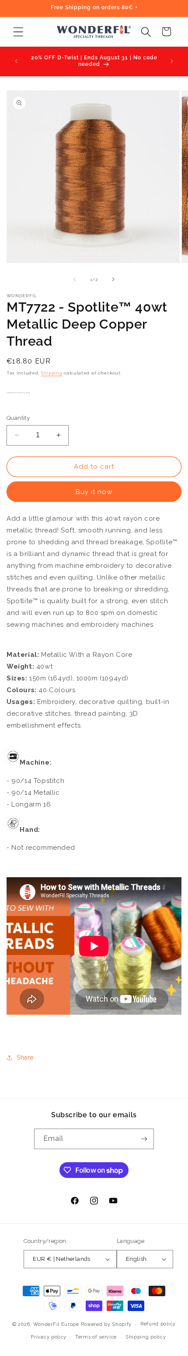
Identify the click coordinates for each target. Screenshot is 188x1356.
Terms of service (96, 1337)
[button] (18, 31)
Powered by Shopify (106, 1324)
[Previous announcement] (16, 61)
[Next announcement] (171, 61)
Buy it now (94, 492)
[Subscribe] (143, 1139)
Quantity (18, 418)
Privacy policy (48, 1337)
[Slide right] (113, 279)
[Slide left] (74, 279)
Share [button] (25, 1057)
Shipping (52, 373)
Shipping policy (145, 1337)
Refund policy (158, 1324)
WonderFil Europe (56, 1324)
